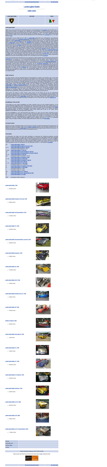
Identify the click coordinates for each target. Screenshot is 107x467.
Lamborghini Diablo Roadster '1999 (13, 388)
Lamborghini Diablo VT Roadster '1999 (14, 374)
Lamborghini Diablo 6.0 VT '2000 (13, 402)
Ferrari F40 (46, 53)
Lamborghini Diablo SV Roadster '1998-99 (21, 160)
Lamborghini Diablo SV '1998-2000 (19, 158)
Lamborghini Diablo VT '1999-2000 (19, 163)
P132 (11, 35)
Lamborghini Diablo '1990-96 (17, 144)
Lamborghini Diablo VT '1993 (12, 226)
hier (41, 454)
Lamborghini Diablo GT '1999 (12, 361)
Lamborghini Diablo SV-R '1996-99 (19, 161)
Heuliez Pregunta (32, 126)
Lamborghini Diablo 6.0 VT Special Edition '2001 (22, 173)
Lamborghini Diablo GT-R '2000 (18, 174)
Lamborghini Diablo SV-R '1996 (12, 280)
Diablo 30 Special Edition (20, 84)
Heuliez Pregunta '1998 (10, 320)
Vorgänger (50, 142)
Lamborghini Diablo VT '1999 (12, 347)
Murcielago (47, 118)
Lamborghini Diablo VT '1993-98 (18, 150)
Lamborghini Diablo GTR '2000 (12, 415)
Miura (20, 41)
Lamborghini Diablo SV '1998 (12, 307)
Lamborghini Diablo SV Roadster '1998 (20, 157)
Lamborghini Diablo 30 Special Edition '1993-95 (22, 151)
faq (11, 445)
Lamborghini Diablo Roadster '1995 (13, 253)
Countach (44, 30)
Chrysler (29, 42)
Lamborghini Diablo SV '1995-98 (18, 154)
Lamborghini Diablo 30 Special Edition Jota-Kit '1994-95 (24, 153)
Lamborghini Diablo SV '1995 (12, 266)
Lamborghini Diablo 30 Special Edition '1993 (15, 212)
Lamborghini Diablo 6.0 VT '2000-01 (19, 171)
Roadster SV (53, 97)
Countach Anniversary (23, 39)
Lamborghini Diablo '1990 (11, 185)
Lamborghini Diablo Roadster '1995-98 (20, 147)
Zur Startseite (54, 2)
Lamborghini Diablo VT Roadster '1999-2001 (21, 165)
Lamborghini (32, 38)
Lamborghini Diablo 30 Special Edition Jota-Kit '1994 (18, 239)
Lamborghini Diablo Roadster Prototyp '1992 (22, 146)
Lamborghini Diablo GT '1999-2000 (19, 167)
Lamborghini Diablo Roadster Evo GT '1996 (15, 293)
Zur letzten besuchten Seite (32, 2)
